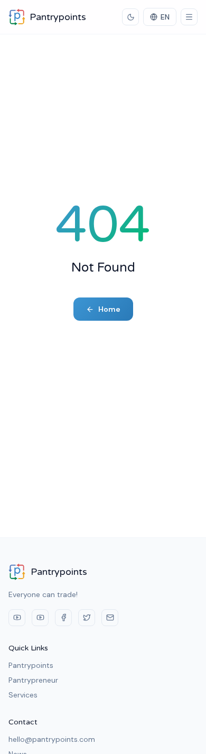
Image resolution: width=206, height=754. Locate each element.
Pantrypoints (30, 665)
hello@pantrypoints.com (51, 739)
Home (109, 309)
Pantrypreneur (33, 680)
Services (23, 695)
